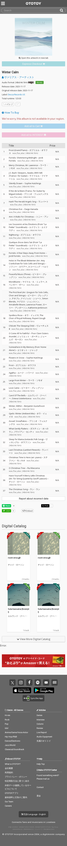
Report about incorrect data (33, 498)
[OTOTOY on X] (12, 682)
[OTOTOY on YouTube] (46, 682)
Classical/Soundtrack (14, 749)
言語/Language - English (34, 814)
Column (40, 724)
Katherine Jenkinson (37, 307)
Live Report (42, 732)
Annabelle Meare (17, 304)
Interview (41, 719)
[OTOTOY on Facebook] (29, 682)
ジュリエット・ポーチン (28, 336)
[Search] (63, 10)
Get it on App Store (22, 690)
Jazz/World (10, 745)
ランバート (43, 201)
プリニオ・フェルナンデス (36, 194)
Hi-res (39, 82)
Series (39, 715)
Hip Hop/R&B (11, 736)
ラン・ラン (35, 489)
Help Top (41, 764)
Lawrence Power (34, 304)
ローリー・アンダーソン (28, 306)
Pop (6, 724)
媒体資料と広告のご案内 (16, 797)
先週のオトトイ (44, 741)
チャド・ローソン (17, 481)
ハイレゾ (9, 104)
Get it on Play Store (44, 690)
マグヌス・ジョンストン (28, 301)
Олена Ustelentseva (21, 398)
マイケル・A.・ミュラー (33, 281)
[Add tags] (18, 104)
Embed (29, 510)
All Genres (18, 710)
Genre (9, 710)
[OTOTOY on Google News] (54, 682)
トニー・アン (42, 216)
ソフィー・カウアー (18, 266)
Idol (6, 728)
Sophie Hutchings (33, 183)
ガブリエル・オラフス (31, 234)
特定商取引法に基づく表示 (17, 781)
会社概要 (9, 768)
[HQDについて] (31, 82)
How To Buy (11, 112)
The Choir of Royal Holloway (26, 317)
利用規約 (9, 772)
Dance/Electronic (12, 741)
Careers (8, 806)
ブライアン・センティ (24, 431)
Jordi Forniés (15, 256)
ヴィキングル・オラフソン (28, 441)
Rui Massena (33, 468)
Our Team (9, 801)
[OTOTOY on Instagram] (21, 682)
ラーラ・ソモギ (35, 380)
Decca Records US (16, 94)
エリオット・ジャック (27, 350)
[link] (33, 63)
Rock (7, 719)
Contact (40, 787)
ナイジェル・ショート (31, 298)
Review (40, 728)
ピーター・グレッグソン (33, 387)
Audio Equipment (44, 736)
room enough (14, 557)
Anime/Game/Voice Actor (16, 732)
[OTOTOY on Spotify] (38, 682)
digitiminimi (48, 834)
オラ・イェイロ (32, 315)
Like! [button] (7, 511)
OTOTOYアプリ (11, 793)
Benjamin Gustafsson (34, 406)
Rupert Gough (38, 318)
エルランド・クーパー (18, 616)
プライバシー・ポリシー (16, 777)
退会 (39, 796)
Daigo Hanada (31, 209)
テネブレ (16, 298)
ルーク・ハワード (26, 372)
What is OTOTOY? (13, 764)
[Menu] (3, 3)
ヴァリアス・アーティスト (19, 77)
